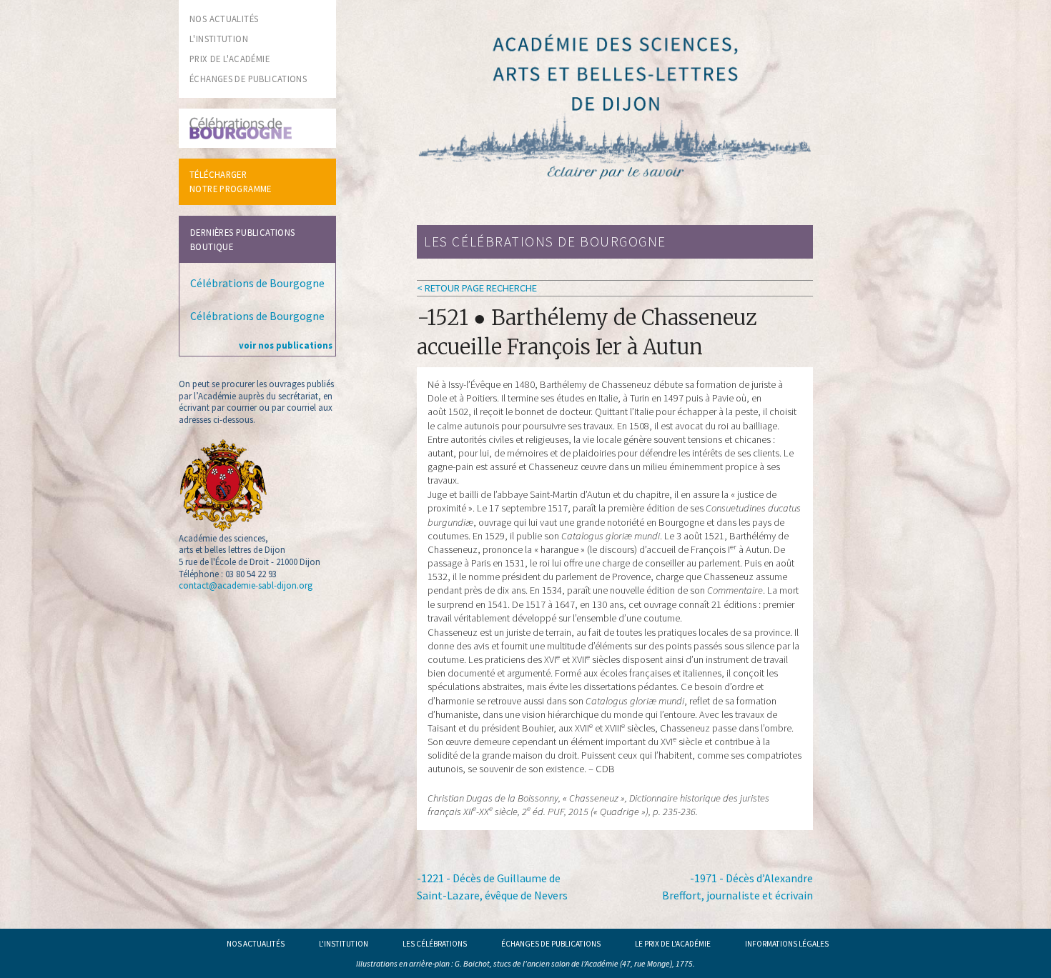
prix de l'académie (229, 58)
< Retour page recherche (477, 287)
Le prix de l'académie (673, 944)
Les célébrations (435, 944)
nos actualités (223, 18)
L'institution (343, 944)
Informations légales (787, 944)
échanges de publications (248, 78)
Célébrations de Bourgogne (257, 283)
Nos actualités (256, 944)
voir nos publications (285, 345)
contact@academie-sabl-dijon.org (245, 585)
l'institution (218, 38)
